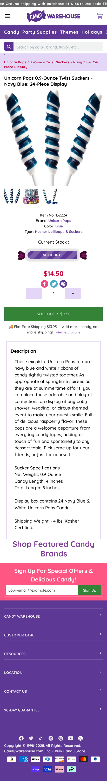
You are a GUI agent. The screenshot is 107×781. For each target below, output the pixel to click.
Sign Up (89, 590)
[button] (12, 32)
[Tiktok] (41, 738)
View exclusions (68, 332)
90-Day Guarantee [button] (21, 710)
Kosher (41, 231)
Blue (59, 226)
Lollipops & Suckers (65, 231)
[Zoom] (13, 176)
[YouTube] (70, 738)
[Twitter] (31, 738)
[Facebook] (21, 738)
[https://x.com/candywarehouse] (80, 738)
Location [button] (13, 672)
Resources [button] (14, 654)
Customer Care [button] (19, 635)
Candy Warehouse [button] (22, 616)
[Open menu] (12, 16)
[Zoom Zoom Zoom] (53, 136)
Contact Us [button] (15, 691)
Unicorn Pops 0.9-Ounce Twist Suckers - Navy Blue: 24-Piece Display (48, 81)
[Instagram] (60, 738)
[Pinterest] (51, 738)
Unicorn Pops (59, 220)
